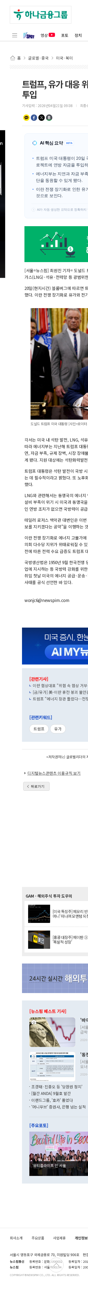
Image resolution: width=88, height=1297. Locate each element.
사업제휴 (59, 1237)
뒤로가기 (37, 786)
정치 (78, 35)
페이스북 (34, 117)
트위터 (41, 117)
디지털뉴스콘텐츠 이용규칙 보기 (54, 773)
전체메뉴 (15, 35)
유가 (58, 729)
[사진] (52, 1031)
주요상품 (38, 1237)
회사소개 (16, 1237)
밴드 (49, 117)
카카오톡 (26, 117)
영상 (44, 35)
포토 (64, 35)
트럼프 (38, 729)
